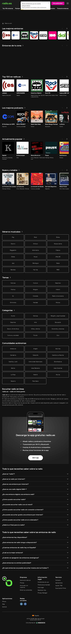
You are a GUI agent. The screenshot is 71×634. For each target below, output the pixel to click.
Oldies (13, 256)
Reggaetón (13, 250)
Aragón (35, 348)
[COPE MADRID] (15, 35)
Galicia (13, 368)
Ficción (35, 335)
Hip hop (35, 269)
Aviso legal (41, 587)
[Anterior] (62, 76)
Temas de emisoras (62, 8)
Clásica (58, 250)
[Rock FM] (34, 35)
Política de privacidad (44, 585)
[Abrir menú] (68, 3)
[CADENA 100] (52, 35)
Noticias (13, 283)
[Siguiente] (67, 76)
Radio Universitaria (58, 296)
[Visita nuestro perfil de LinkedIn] (21, 604)
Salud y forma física (13, 329)
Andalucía (13, 348)
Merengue (36, 263)
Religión (35, 289)
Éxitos (58, 237)
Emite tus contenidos (26, 590)
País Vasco (35, 381)
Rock (35, 237)
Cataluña (35, 355)
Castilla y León (13, 361)
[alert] (35, 5)
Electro (13, 243)
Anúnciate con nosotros (24, 586)
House (35, 256)
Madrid (35, 374)
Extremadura (58, 361)
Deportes (58, 283)
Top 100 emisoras (8, 8)
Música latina (58, 243)
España (36, 615)
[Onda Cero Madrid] (25, 35)
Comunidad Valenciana (35, 361)
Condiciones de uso (43, 582)
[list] (35, 35)
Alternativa (35, 250)
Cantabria (13, 355)
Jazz (13, 263)
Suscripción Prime (60, 588)
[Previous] (62, 28)
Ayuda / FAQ (58, 585)
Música (58, 302)
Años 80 (58, 256)
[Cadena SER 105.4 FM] (43, 35)
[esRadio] (6, 35)
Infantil (58, 289)
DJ (13, 296)
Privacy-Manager (42, 593)
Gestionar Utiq (42, 590)
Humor (13, 316)
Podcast (17, 8)
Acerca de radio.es (25, 580)
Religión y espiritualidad (58, 316)
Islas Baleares (35, 368)
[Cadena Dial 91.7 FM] (62, 35)
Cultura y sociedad (13, 335)
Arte (35, 322)
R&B (58, 269)
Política (13, 289)
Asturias (57, 348)
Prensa (22, 583)
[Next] (67, 28)
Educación (58, 322)
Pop (13, 237)
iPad (3, 604)
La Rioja (13, 374)
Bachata (13, 269)
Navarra (13, 381)
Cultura (35, 283)
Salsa (58, 263)
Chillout (35, 243)
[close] (49, 3)
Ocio (58, 335)
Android (4, 607)
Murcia (58, 374)
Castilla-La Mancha (58, 355)
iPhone (4, 601)
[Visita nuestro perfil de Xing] (25, 604)
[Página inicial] (3, 23)
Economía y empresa (58, 329)
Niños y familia (35, 329)
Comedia (35, 296)
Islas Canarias (58, 368)
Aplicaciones (58, 583)
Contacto (58, 580)
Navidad (35, 302)
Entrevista (13, 302)
